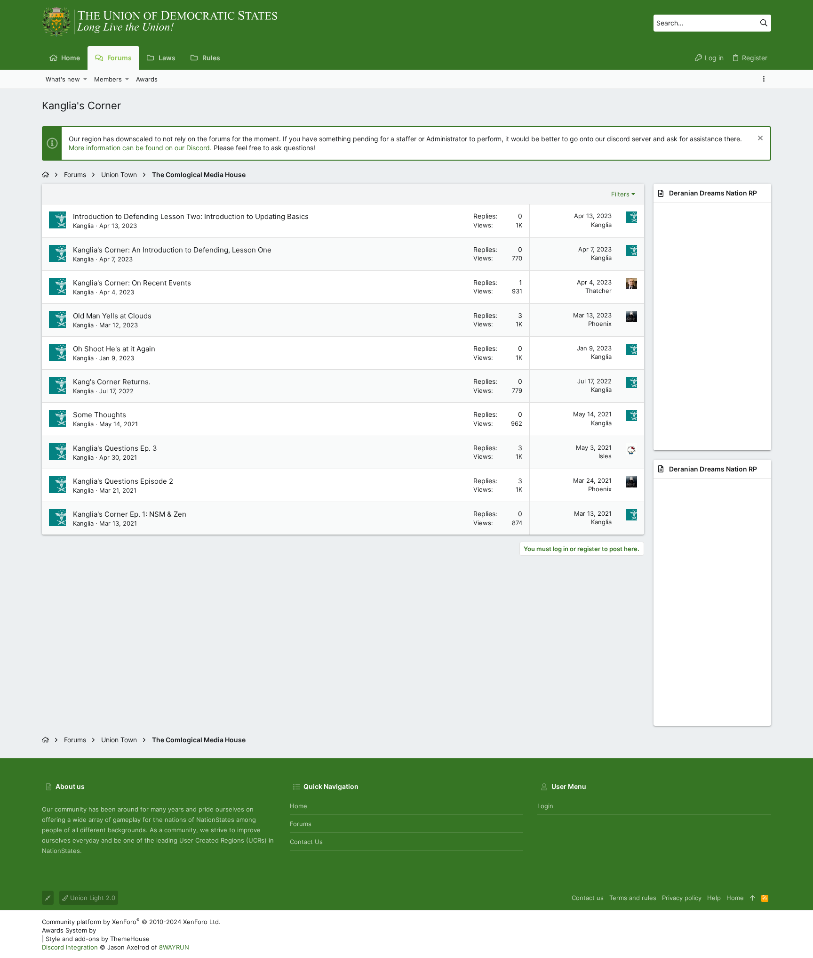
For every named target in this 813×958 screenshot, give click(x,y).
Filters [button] (620, 194)
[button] (85, 79)
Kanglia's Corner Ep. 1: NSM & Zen (129, 514)
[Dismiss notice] (759, 139)
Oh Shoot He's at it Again (114, 348)
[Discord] (767, 934)
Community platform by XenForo (131, 922)
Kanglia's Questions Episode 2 (123, 481)
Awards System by (121, 930)
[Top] (752, 898)
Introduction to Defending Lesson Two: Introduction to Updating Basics (191, 216)
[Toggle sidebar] (765, 79)
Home (298, 806)
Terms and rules (632, 897)
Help (714, 897)
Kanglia (83, 225)
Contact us (306, 841)
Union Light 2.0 (91, 897)
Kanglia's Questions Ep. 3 (115, 448)
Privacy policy (681, 897)
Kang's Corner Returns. (112, 381)
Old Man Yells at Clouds (112, 315)
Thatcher (598, 290)
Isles (605, 456)
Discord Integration (70, 947)
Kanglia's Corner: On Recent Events (132, 282)
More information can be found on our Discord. (140, 148)
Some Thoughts (99, 414)
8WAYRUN (174, 947)
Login (545, 806)
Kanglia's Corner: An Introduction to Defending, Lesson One (172, 249)
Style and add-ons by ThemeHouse (98, 938)
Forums (300, 824)
